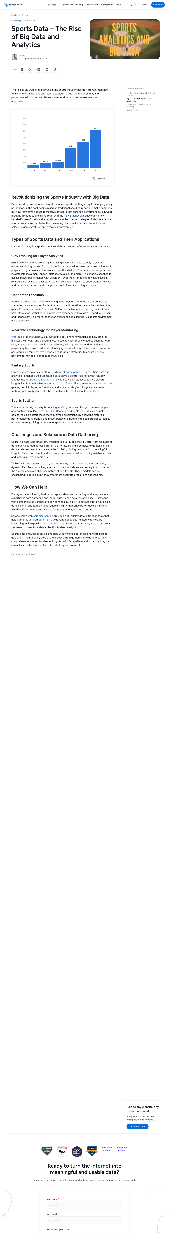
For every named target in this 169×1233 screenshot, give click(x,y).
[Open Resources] (97, 4)
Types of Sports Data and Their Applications (138, 100)
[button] (22, 70)
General (25, 15)
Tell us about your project (59, 1229)
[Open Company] (112, 4)
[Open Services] (57, 4)
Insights (14, 15)
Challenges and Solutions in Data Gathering (138, 105)
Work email (52, 1214)
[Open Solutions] (72, 4)
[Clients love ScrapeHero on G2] (62, 1157)
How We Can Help (133, 110)
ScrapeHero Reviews (107, 1148)
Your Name (52, 1199)
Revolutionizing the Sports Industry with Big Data (141, 94)
